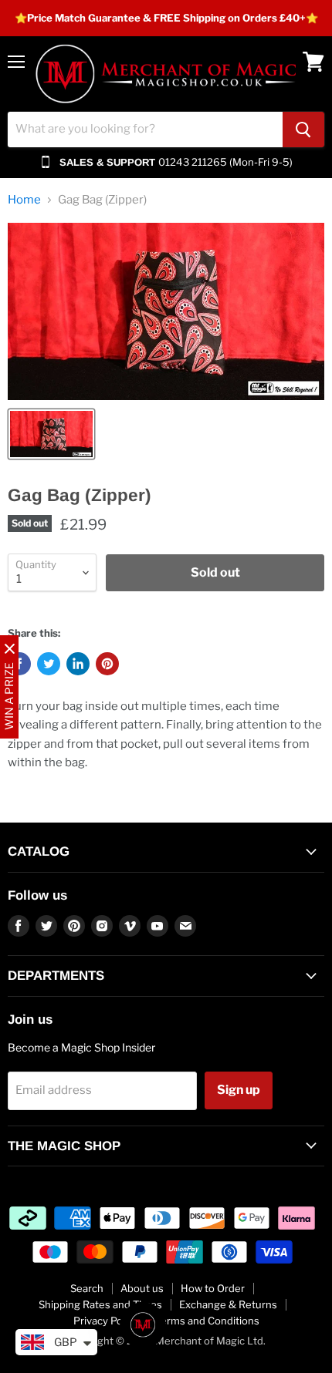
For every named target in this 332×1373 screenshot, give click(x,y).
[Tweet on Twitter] (48, 663)
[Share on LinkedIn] (78, 663)
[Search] (303, 129)
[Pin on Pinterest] (107, 663)
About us (142, 1288)
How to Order (213, 1288)
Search (86, 1288)
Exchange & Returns (228, 1304)
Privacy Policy (105, 1320)
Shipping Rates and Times (100, 1304)
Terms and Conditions (207, 1320)
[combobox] (145, 129)
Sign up (238, 1089)
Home (24, 200)
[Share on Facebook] (19, 663)
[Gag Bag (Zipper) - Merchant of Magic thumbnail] (51, 434)
